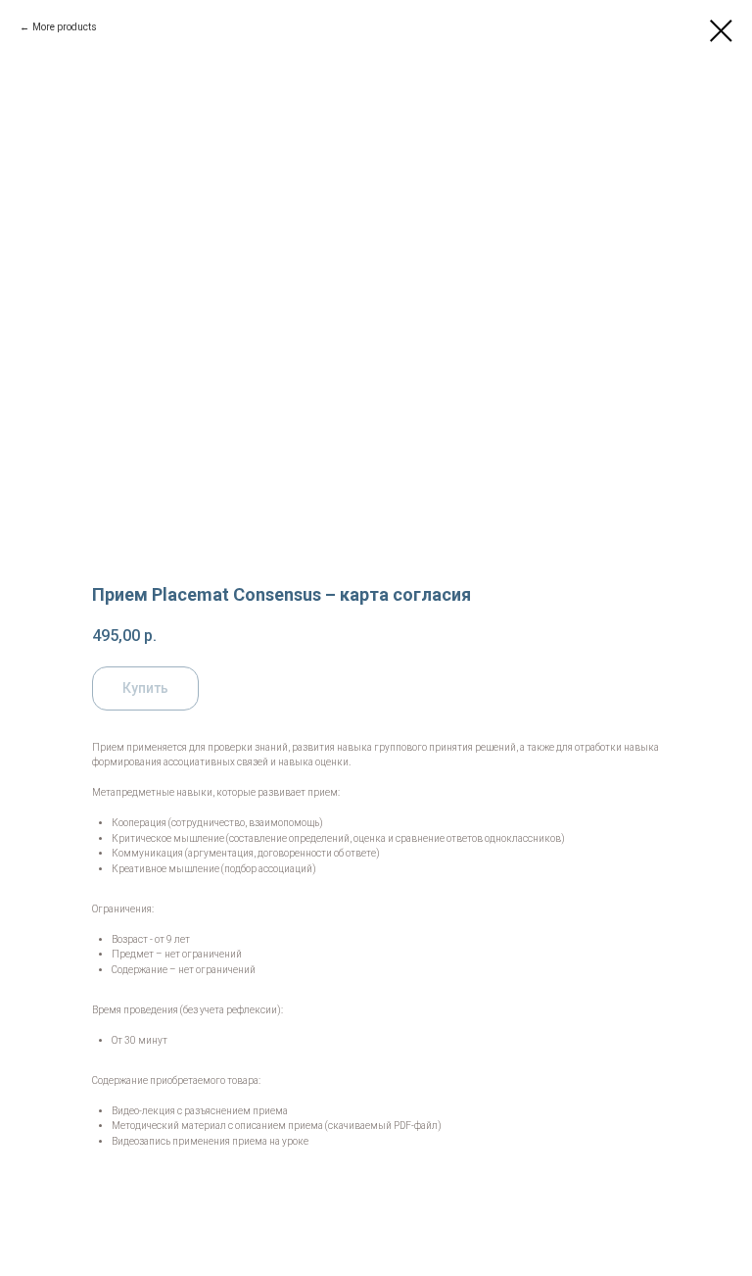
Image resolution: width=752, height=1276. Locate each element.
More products (64, 27)
